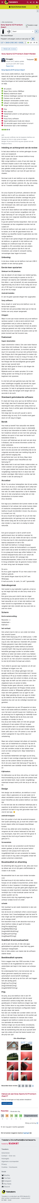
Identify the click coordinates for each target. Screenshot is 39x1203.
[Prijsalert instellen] (33, 38)
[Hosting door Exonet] (10, 1144)
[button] (2, 2)
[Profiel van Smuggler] (3, 60)
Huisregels (5, 1158)
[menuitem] (27, 2)
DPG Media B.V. (25, 1196)
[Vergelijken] (36, 31)
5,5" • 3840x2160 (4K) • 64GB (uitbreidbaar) (12, 43)
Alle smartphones (7, 22)
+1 (23, 1086)
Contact (4, 1156)
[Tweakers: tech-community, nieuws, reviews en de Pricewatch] (11, 2)
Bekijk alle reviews (10, 49)
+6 (8, 31)
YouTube (7, 1178)
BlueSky (7, 1175)
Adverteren (6, 1153)
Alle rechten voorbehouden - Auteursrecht (16, 1198)
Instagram (7, 1181)
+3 (30, 1086)
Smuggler (9, 59)
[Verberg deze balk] (37, 7)
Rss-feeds (7, 1184)
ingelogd (26, 1133)
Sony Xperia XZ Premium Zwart (13, 70)
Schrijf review (7, 1103)
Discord (7, 1187)
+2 (26, 1086)
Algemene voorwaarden (10, 1161)
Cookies (4, 1167)
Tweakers (5, 1196)
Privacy (4, 1164)
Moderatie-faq (15, 1111)
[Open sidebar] (37, 11)
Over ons (12, 1156)
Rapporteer (10, 66)
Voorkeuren (13, 1167)
